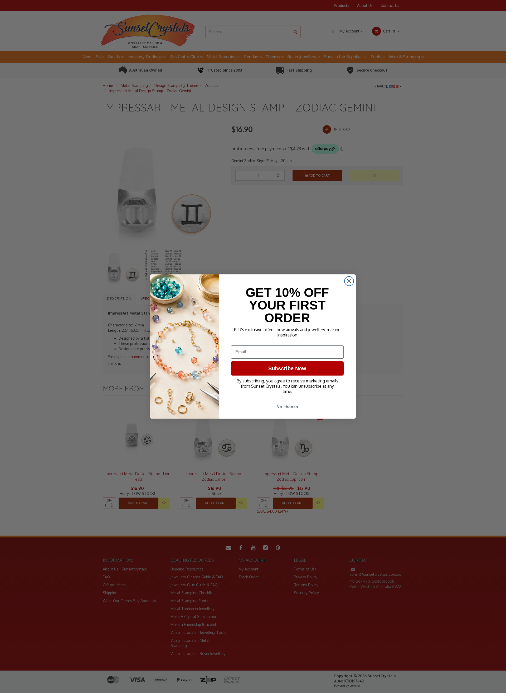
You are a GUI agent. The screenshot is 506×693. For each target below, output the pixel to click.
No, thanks (287, 407)
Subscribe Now (287, 368)
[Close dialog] (349, 281)
